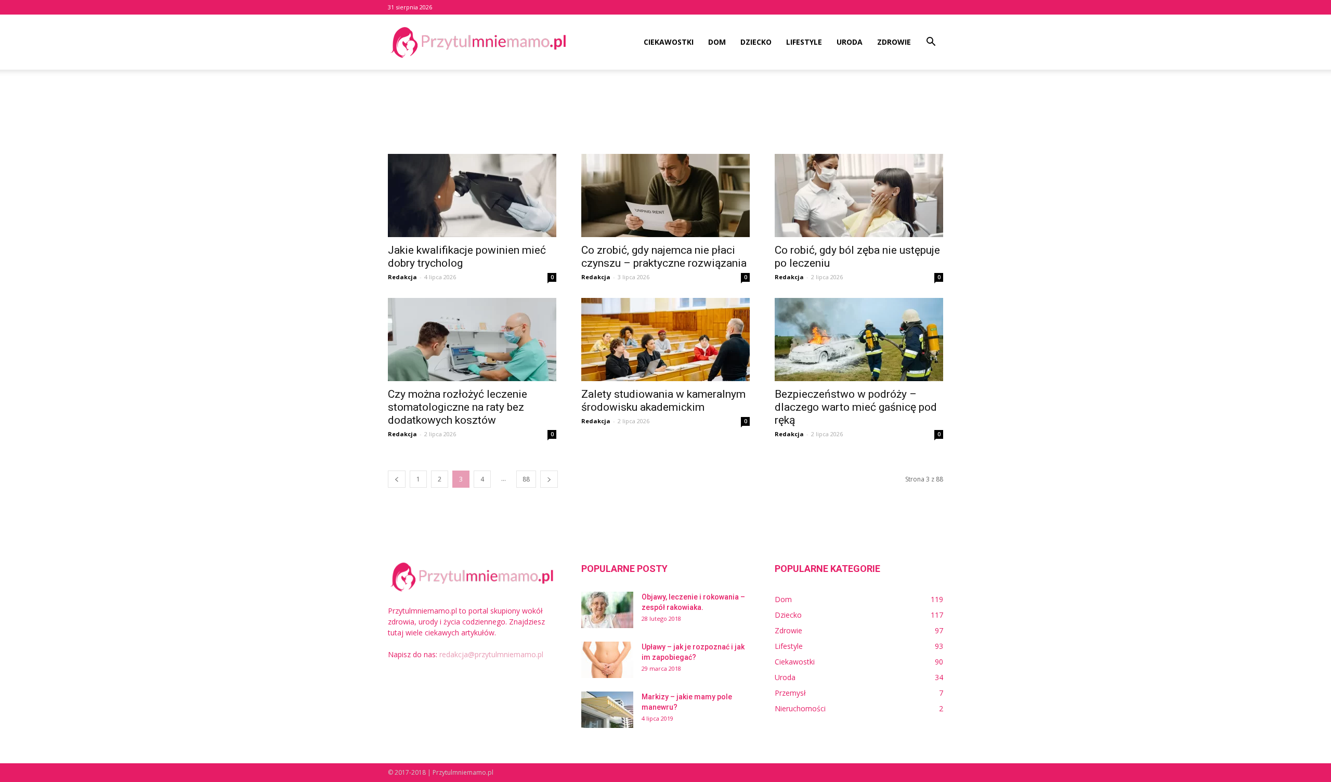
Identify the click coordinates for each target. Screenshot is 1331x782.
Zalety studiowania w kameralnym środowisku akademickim (663, 400)
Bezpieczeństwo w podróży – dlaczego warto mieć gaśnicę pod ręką (856, 407)
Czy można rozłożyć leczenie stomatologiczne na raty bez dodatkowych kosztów (457, 407)
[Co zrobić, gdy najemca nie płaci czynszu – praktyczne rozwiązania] (665, 195)
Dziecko (756, 42)
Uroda (850, 42)
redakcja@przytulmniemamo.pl (491, 654)
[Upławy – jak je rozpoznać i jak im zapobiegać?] (607, 660)
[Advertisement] (665, 105)
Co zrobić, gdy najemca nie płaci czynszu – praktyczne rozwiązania (664, 256)
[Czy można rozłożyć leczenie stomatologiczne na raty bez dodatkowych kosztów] (472, 339)
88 (526, 479)
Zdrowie (894, 42)
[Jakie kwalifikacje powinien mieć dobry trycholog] (472, 195)
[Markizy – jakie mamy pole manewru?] (607, 710)
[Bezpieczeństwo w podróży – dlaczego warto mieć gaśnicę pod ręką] (859, 339)
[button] (930, 43)
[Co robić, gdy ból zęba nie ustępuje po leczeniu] (859, 195)
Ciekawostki (669, 42)
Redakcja (402, 277)
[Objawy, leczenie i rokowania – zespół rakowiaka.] (607, 610)
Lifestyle (804, 42)
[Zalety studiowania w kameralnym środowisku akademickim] (665, 339)
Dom (717, 42)
